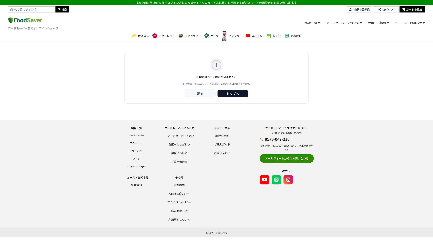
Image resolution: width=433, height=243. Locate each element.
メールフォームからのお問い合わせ (287, 158)
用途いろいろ (179, 153)
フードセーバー (136, 135)
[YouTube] (264, 179)
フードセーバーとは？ (180, 136)
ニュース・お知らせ (410, 23)
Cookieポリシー (179, 194)
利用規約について (179, 220)
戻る (200, 93)
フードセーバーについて (344, 23)
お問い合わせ (222, 153)
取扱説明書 (222, 136)
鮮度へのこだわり (179, 144)
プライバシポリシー (179, 202)
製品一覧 (312, 23)
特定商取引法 (179, 211)
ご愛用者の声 (179, 162)
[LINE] (276, 179)
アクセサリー (136, 143)
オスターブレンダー (136, 166)
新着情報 (136, 185)
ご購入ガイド (222, 144)
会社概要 (179, 185)
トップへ (232, 93)
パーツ (136, 158)
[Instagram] (288, 179)
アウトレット (136, 150)
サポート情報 (378, 23)
